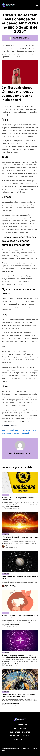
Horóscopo (5, 495)
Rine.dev (35, 748)
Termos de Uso (20, 739)
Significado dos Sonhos (20, 37)
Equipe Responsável (20, 725)
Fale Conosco (20, 728)
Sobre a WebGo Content (20, 736)
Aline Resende (9, 546)
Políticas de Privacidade (20, 732)
